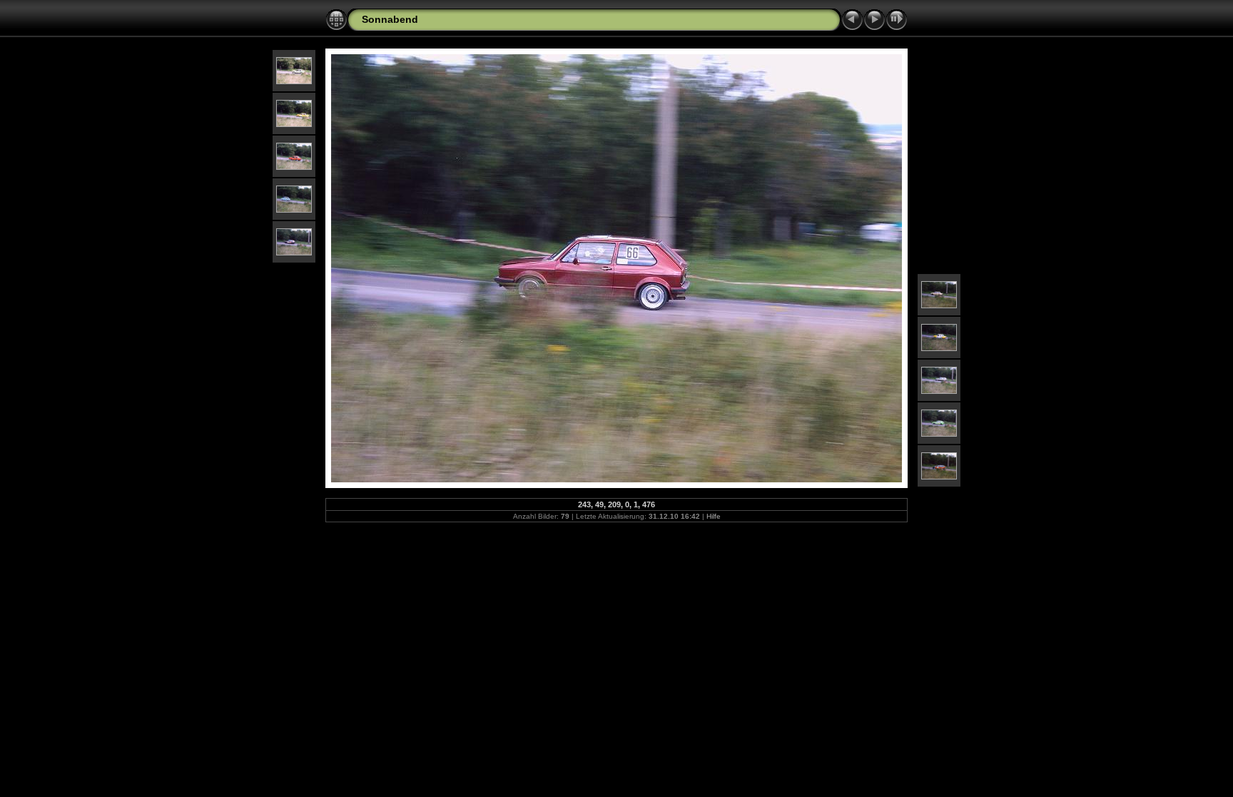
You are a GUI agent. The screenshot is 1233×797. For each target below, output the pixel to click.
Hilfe (713, 516)
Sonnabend (390, 19)
